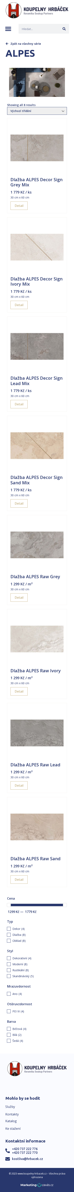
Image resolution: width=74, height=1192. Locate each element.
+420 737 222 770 (24, 1152)
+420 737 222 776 (24, 1149)
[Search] (64, 29)
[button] (8, 28)
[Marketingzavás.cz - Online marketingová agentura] (37, 1186)
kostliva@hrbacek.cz (27, 1159)
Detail (19, 205)
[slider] (9, 905)
